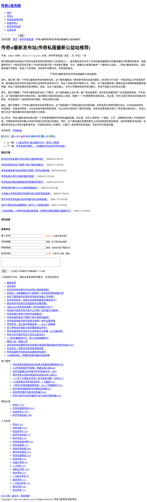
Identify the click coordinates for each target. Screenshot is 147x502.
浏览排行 (11, 286)
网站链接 (5, 247)
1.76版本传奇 (21, 476)
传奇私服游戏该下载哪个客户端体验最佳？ (23, 165)
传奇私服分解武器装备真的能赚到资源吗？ (23, 182)
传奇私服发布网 (15, 19)
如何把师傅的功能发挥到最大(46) (29, 392)
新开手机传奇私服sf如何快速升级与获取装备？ (25, 199)
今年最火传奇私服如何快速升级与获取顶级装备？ (26, 193)
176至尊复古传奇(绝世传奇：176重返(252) (34, 382)
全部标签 (11, 30)
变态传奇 (19, 490)
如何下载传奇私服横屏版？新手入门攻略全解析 (25, 205)
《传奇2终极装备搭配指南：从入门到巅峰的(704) (37, 385)
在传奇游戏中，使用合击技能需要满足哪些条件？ (32, 300)
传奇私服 (17, 130)
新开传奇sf (20, 438)
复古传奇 (19, 486)
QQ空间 (17, 136)
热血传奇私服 (22, 448)
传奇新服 (19, 459)
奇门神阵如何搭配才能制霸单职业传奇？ (27, 328)
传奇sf (10, 16)
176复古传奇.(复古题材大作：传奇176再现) (37, 142)
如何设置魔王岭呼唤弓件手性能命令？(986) (35, 371)
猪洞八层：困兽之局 (17, 341)
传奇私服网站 (22, 455)
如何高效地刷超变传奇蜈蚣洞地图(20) (32, 389)
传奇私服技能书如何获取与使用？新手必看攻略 (25, 170)
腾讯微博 (36, 136)
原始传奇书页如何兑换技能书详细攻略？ (27, 303)
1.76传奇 (19, 466)
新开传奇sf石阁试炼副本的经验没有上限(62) (35, 375)
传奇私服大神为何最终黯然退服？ (18, 176)
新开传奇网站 (22, 452)
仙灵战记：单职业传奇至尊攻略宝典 (25, 348)
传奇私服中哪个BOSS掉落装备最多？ (20, 188)
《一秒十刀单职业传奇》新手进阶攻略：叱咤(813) (38, 378)
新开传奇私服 (14, 26)
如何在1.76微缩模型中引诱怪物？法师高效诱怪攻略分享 (35, 293)
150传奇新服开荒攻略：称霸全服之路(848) (34, 368)
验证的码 (5, 253)
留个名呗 (5, 236)
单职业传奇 (21, 469)
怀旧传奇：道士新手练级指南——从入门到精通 (31, 324)
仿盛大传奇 (20, 462)
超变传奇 (19, 480)
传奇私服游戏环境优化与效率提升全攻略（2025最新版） (35, 331)
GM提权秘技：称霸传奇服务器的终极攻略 (28, 355)
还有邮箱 (5, 241)
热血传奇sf (12, 23)
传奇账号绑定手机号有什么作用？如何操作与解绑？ (33, 310)
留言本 (15, 496)
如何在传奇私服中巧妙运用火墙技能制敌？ (23, 159)
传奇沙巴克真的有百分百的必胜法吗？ (26, 334)
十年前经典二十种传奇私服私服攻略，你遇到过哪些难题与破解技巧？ (36, 211)
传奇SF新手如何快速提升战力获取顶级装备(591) (37, 395)
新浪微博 (26, 136)
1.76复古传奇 (21, 483)
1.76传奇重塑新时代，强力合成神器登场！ (28, 338)
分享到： (7, 136)
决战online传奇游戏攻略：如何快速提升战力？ (30, 307)
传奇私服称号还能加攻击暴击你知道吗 (26, 352)
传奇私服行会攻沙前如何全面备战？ (25, 314)
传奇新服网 (20, 445)
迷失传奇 (19, 473)
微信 (53, 136)
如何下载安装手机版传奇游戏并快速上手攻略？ (31, 296)
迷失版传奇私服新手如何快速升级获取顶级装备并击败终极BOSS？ (41, 345)
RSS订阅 (5, 496)
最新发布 (11, 283)
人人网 (46, 136)
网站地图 (25, 496)
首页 (9, 13)
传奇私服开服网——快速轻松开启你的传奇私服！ (41, 146)
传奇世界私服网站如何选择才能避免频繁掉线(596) (38, 364)
